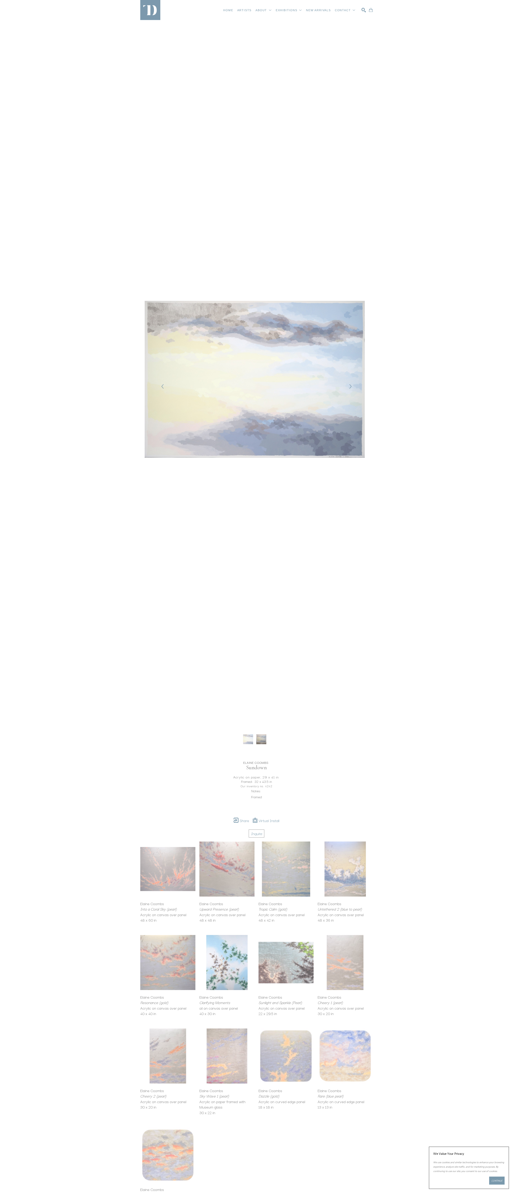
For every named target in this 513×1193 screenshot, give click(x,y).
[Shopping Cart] (371, 10)
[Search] (364, 10)
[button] (263, 10)
